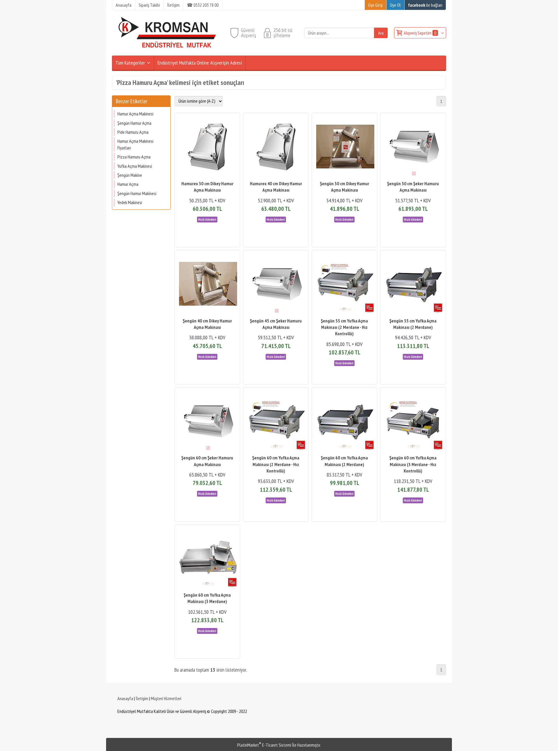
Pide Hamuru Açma (133, 132)
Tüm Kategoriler (130, 62)
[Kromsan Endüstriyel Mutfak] (167, 52)
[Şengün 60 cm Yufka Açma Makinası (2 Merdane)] (344, 422)
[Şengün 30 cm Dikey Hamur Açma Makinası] (344, 147)
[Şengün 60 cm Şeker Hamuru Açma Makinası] (207, 422)
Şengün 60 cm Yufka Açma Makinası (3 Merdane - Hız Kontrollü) (413, 464)
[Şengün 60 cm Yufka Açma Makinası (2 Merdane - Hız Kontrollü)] (276, 422)
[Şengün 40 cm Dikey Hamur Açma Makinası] (207, 284)
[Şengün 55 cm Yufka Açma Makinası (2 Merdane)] (413, 284)
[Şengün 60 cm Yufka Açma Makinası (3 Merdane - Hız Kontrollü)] (413, 422)
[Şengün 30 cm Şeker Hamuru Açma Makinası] (413, 147)
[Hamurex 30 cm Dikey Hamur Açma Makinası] (207, 147)
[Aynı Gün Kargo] (207, 219)
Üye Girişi (375, 5)
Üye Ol (395, 5)
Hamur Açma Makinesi (135, 114)
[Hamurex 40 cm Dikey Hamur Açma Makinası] (276, 147)
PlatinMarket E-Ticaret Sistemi (264, 745)
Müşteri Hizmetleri (166, 698)
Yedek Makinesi (129, 202)
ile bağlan (425, 5)
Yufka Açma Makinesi (134, 166)
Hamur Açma (127, 184)
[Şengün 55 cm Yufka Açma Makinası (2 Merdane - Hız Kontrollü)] (344, 284)
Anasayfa (125, 698)
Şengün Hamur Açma (134, 123)
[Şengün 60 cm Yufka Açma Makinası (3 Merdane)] (207, 559)
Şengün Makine (129, 175)
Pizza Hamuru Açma (134, 157)
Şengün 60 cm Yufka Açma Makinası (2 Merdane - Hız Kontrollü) (275, 464)
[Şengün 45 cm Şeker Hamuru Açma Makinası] (276, 284)
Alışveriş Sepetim (420, 33)
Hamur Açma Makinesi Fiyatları (135, 144)
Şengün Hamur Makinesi (136, 193)
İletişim (142, 698)
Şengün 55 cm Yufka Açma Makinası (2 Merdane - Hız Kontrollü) (344, 327)
